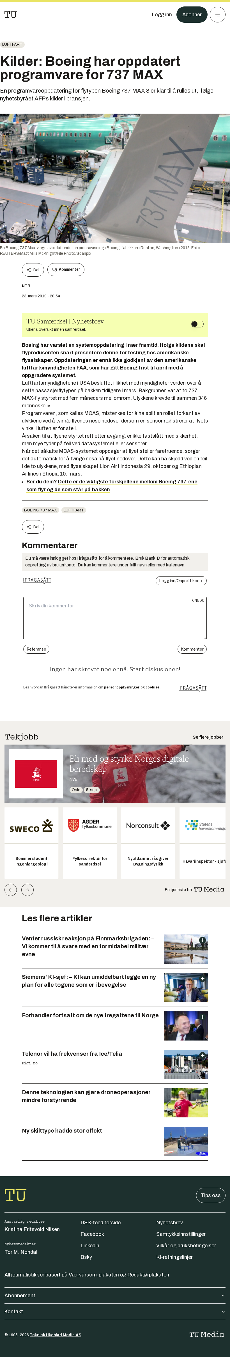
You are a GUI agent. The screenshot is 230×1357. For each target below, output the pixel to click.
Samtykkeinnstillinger (181, 1234)
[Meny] (218, 14)
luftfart (12, 44)
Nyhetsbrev (169, 1222)
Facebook (92, 1234)
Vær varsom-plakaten (94, 1275)
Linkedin (90, 1245)
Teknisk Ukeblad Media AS (55, 1335)
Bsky (86, 1257)
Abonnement (19, 1295)
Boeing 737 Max (40, 510)
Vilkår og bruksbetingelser (186, 1245)
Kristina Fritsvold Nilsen (32, 1229)
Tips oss (211, 1195)
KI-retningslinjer (174, 1257)
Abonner (192, 14)
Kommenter (69, 269)
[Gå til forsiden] (10, 14)
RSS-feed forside (101, 1222)
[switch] (197, 324)
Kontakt (13, 1311)
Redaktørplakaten (148, 1275)
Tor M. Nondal (20, 1252)
